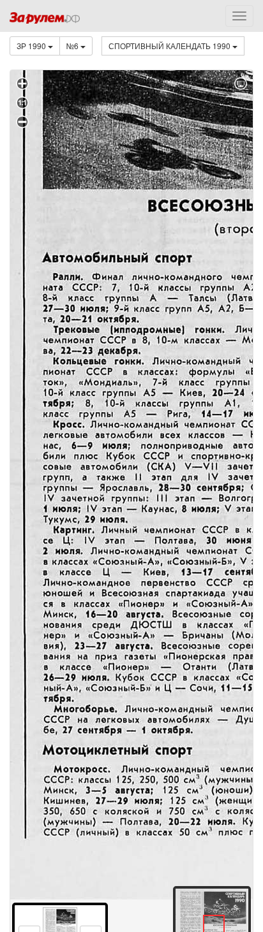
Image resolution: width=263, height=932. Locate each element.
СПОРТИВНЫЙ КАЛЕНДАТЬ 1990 (170, 45)
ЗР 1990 (32, 45)
